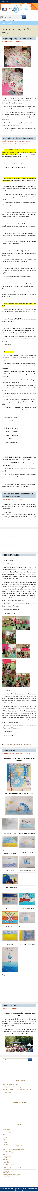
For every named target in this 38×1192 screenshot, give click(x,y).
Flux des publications (9, 1172)
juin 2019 (6, 1137)
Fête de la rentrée (11, 555)
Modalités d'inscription (9, 1164)
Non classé (20, 41)
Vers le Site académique (8, 20)
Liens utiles (6, 1162)
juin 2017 (6, 1142)
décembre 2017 (7, 1141)
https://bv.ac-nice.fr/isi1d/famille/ (14, 167)
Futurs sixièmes (7, 1156)
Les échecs (6, 1159)
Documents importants (9, 1153)
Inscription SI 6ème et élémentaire (18, 138)
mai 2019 (6, 1139)
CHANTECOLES (10, 1005)
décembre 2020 (7, 1134)
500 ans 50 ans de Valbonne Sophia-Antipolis (14, 1149)
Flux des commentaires (9, 1174)
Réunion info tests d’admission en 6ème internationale (17, 1087)
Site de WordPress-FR (9, 1176)
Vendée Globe (9, 750)
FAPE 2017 (6, 1154)
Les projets (20, 753)
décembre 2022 (7, 1127)
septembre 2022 (8, 1132)
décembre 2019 (7, 1136)
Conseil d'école (7, 1151)
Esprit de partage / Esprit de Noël (17, 38)
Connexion (6, 1171)
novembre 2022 (7, 1129)
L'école (5, 1157)
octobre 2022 (7, 1131)
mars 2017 (6, 1144)
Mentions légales (20, 1190)
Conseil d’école (7, 1092)
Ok (24, 17)
